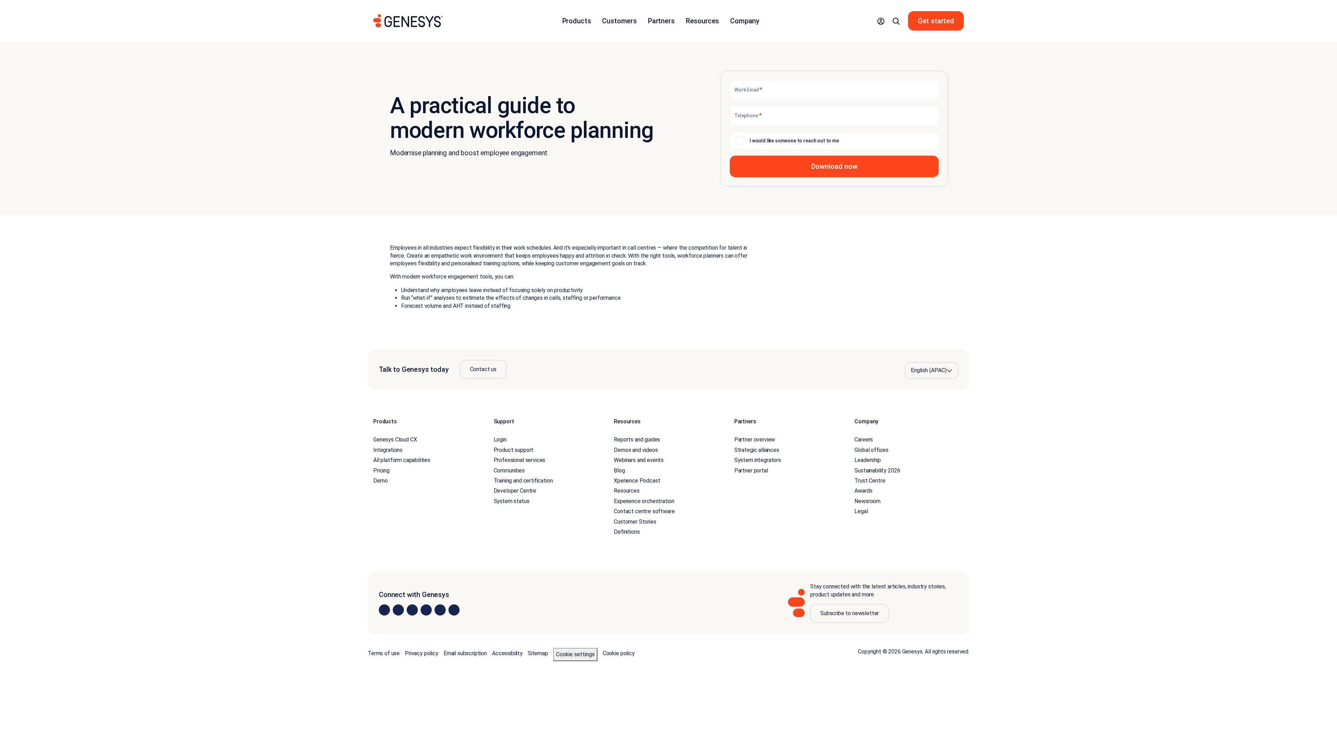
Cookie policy (619, 653)
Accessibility (507, 653)
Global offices (871, 450)
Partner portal (751, 470)
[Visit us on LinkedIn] (384, 610)
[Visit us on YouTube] (440, 610)
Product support (514, 450)
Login (500, 439)
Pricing (381, 470)
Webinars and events (639, 460)
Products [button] (576, 21)
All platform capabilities (401, 460)
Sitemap (538, 653)
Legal (861, 511)
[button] (881, 21)
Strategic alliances (756, 450)
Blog (619, 470)
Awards (863, 490)
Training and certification (523, 480)
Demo (380, 480)
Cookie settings (575, 654)
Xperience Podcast (637, 480)
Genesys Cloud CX (395, 439)
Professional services (520, 460)
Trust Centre (869, 480)
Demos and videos (636, 450)
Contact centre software (644, 511)
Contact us (483, 369)
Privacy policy (421, 653)
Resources (627, 490)
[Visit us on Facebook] (426, 610)
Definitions (627, 531)
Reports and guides (637, 439)
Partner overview (754, 439)
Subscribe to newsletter (849, 613)
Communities (509, 470)
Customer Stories (635, 521)
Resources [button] (702, 21)
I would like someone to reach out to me (794, 140)
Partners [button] (661, 21)
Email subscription (465, 653)
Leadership (867, 460)
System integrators (757, 460)
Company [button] (744, 21)
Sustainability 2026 (877, 470)
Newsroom (867, 501)
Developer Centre (515, 490)
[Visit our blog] (454, 610)
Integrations (387, 450)
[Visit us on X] (412, 610)
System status (512, 501)
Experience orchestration (644, 501)
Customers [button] (619, 21)
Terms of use (384, 653)
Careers (863, 439)
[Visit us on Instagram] (398, 610)
